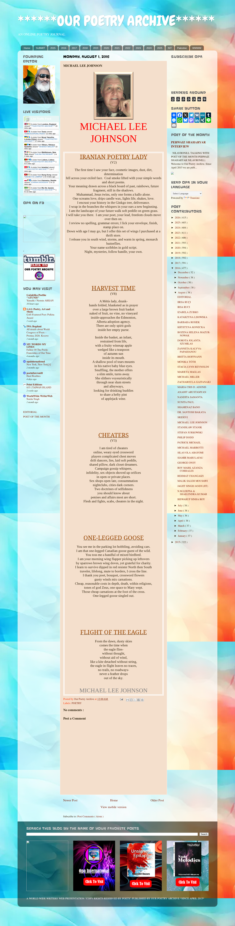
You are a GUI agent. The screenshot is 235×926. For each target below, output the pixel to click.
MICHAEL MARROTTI (190, 447)
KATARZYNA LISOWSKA (192, 317)
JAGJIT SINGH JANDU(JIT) (192, 486)
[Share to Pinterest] (142, 699)
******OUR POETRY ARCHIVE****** (116, 21)
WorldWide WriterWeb (39, 396)
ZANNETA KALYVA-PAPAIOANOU (189, 350)
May (180, 515)
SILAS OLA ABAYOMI (190, 452)
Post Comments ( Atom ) (90, 816)
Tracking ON (50, 195)
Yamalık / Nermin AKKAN (40, 300)
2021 (117, 48)
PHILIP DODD (185, 437)
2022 (127, 48)
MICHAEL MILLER (188, 377)
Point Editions (34, 384)
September (184, 287)
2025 (159, 48)
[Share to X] (135, 699)
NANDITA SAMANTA (190, 397)
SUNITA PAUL (185, 402)
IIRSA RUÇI (184, 302)
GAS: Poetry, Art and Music (38, 310)
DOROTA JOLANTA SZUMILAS (188, 342)
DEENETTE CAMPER (33, 177)
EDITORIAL (30, 412)
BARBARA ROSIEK (188, 322)
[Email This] (127, 699)
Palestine (182, 48)
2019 (95, 48)
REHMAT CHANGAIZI (190, 476)
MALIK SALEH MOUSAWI (192, 481)
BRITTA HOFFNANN (189, 356)
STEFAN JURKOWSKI (189, 432)
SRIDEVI (182, 417)
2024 (149, 48)
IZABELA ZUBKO (187, 312)
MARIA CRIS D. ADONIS (191, 387)
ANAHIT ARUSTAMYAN (191, 392)
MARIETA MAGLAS (189, 372)
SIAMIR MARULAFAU (190, 457)
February (183, 530)
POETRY (77, 703)
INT (170, 48)
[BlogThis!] (131, 699)
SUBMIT (40, 48)
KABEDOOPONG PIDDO (35, 134)
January (182, 536)
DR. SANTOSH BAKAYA (191, 412)
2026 (178, 217)
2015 (52, 48)
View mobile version (113, 807)
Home (27, 48)
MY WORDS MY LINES (36, 345)
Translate (195, 198)
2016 (63, 48)
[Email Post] (121, 699)
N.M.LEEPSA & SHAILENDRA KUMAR (192, 492)
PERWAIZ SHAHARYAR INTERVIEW (188, 144)
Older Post (157, 800)
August (182, 292)
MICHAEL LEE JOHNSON (192, 422)
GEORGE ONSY (186, 462)
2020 (106, 48)
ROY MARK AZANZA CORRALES (190, 469)
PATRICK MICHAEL (189, 442)
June (180, 510)
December (183, 272)
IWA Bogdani (34, 326)
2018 (85, 48)
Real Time (40, 195)
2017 (74, 48)
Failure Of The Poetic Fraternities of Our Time (39, 351)
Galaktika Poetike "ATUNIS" (36, 296)
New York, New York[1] (39, 364)
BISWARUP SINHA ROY (191, 499)
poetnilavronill (35, 373)
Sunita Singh (33, 398)
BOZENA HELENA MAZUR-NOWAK (193, 333)
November (183, 277)
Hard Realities (34, 375)
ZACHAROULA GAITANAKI (194, 382)
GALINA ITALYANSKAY (44, 154)
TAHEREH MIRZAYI (46, 147)
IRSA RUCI (183, 307)
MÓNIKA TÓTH (186, 362)
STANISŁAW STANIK (189, 427)
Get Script (31, 195)
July (180, 505)
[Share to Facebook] (138, 699)
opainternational (36, 361)
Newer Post (70, 800)
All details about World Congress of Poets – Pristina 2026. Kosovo (38, 332)
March (181, 525)
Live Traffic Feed (41, 118)
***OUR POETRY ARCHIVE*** (42, 126)
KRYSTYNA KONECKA (191, 327)
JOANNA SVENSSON (39, 182)
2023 (138, 48)
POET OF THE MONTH (36, 416)
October (182, 282)
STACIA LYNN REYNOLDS (193, 366)
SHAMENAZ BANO (188, 407)
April (181, 520)
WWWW (196, 48)
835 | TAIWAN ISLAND (39, 387)
